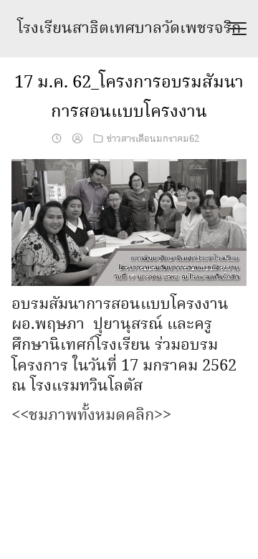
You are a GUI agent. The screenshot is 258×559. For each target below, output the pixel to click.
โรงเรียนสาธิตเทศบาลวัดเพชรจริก (129, 28)
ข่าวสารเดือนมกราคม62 (153, 139)
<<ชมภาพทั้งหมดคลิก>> (91, 415)
